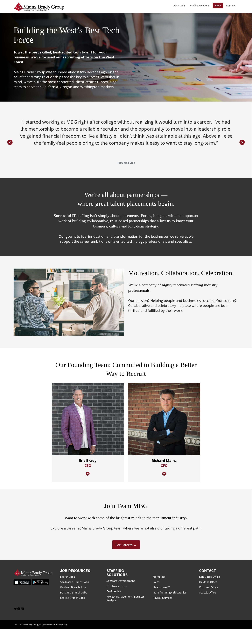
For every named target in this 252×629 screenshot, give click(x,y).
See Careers (123, 545)
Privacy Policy (61, 624)
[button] (10, 142)
